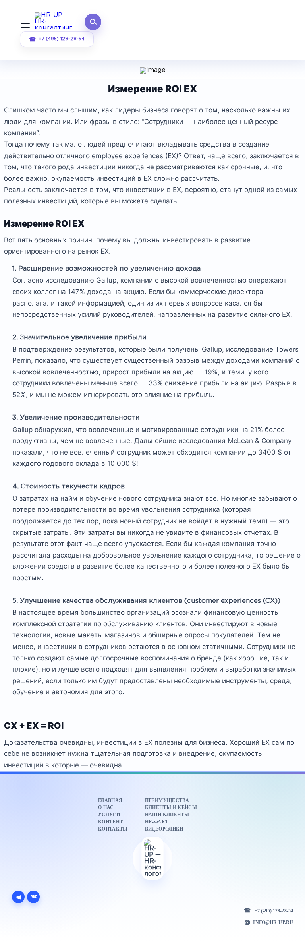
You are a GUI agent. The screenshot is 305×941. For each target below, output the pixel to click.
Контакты (113, 829)
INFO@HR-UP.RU (273, 922)
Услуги (109, 814)
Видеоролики (164, 829)
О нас (106, 807)
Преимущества (167, 800)
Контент (110, 821)
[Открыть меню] (25, 22)
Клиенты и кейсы (171, 807)
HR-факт (156, 821)
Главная (110, 800)
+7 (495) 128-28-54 (62, 39)
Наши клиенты (167, 814)
